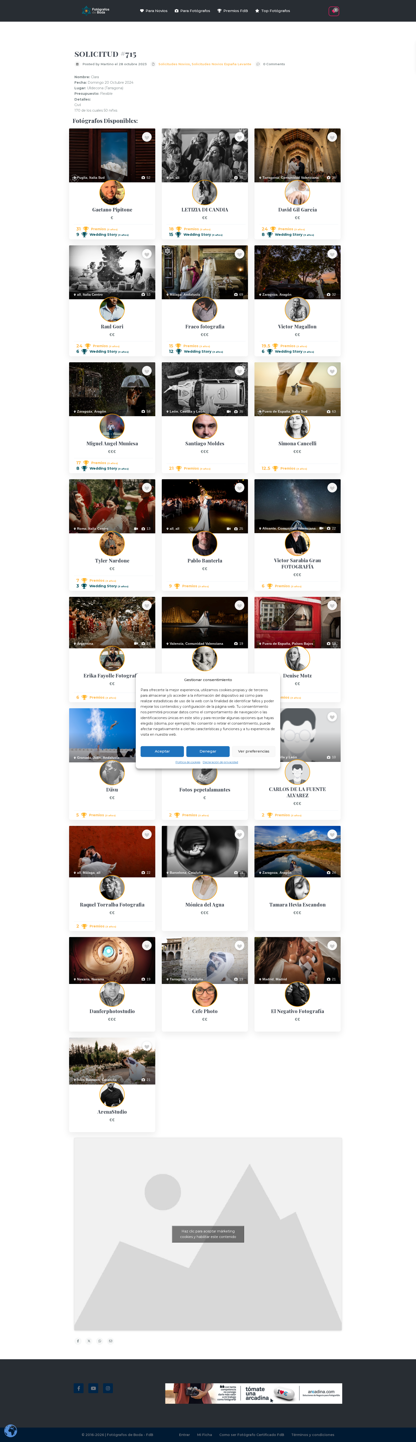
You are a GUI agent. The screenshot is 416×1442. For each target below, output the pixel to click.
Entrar (184, 1435)
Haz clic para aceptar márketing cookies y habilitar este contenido (208, 1234)
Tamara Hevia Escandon (273, 880)
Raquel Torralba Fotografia (89, 880)
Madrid (268, 979)
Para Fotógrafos (195, 10)
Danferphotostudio (83, 987)
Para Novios (157, 10)
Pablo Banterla (173, 536)
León (174, 411)
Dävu (73, 765)
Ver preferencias (253, 751)
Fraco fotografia (174, 302)
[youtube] (93, 1388)
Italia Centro (93, 294)
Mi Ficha (204, 1435)
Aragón (286, 294)
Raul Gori (76, 302)
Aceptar (162, 751)
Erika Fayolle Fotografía (87, 651)
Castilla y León (192, 411)
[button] (325, 8)
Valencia (176, 643)
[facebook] (79, 1388)
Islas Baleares (88, 1080)
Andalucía (191, 294)
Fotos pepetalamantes (179, 765)
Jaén (97, 757)
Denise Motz (263, 651)
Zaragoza (270, 294)
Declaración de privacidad (220, 762)
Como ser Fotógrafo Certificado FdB (251, 1435)
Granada (84, 757)
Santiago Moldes (174, 419)
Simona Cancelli (266, 419)
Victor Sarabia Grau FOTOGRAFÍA (281, 536)
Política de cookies (188, 762)
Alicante (269, 528)
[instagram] (108, 1388)
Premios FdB (235, 10)
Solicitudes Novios (174, 64)
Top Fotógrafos (275, 10)
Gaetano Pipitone (82, 185)
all (172, 177)
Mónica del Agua (174, 880)
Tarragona (270, 177)
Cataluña (195, 872)
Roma (81, 528)
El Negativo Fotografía (271, 987)
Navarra (83, 979)
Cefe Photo (170, 987)
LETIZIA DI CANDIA (177, 185)
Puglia (82, 177)
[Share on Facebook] (78, 1341)
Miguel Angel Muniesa (86, 419)
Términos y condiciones (312, 1435)
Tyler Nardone (80, 536)
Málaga (176, 294)
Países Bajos (302, 643)
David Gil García (267, 185)
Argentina (85, 643)
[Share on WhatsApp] (99, 1341)
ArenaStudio (78, 1087)
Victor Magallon (266, 302)
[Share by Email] (110, 1341)
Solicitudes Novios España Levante (221, 64)
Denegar (208, 751)
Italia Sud (97, 177)
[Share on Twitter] (88, 1341)
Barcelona (178, 872)
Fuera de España (276, 411)
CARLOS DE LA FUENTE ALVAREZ (281, 764)
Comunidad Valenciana (300, 177)
